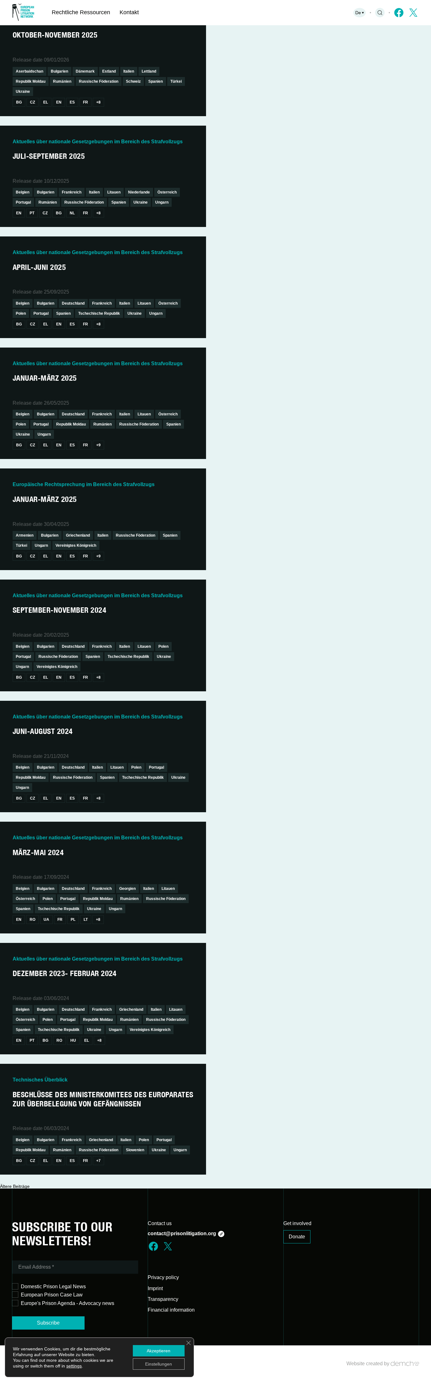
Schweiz (133, 81)
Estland (109, 71)
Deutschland (73, 303)
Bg (19, 102)
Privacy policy (163, 1277)
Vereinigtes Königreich (76, 545)
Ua (46, 919)
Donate (297, 1236)
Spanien (155, 81)
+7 (98, 1161)
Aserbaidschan (29, 71)
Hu (73, 1040)
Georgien (127, 888)
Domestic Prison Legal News (53, 1286)
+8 (98, 102)
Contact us (160, 1223)
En (59, 102)
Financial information (171, 1310)
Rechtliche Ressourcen (81, 12)
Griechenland (78, 535)
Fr (85, 102)
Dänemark (85, 71)
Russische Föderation (98, 81)
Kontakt (129, 12)
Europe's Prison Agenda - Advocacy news (67, 1303)
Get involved (297, 1223)
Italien (128, 71)
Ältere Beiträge (15, 1186)
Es (72, 102)
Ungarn (161, 202)
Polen (21, 313)
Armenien (24, 535)
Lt (86, 919)
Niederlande (139, 192)
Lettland (149, 71)
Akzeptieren (158, 1350)
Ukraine (23, 91)
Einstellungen (158, 1364)
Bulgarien (59, 71)
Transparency (163, 1299)
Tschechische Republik (99, 313)
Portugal (23, 202)
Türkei (176, 81)
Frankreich (71, 192)
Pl (73, 919)
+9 (98, 445)
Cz (32, 102)
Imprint (155, 1288)
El (45, 102)
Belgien (22, 192)
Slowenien (135, 1150)
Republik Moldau (30, 81)
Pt (32, 213)
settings (74, 1365)
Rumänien (62, 81)
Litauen (114, 192)
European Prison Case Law (52, 1294)
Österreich (167, 192)
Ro (32, 919)
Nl (72, 213)
